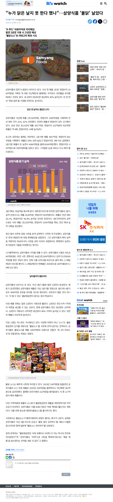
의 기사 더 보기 (15, 449)
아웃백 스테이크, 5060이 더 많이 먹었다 (94, 170)
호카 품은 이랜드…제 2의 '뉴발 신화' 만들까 (96, 162)
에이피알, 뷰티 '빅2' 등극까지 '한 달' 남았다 (96, 271)
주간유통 (80, 304)
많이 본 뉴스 (82, 148)
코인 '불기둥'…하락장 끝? (89, 158)
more (105, 301)
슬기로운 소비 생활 (84, 331)
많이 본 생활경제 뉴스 (85, 249)
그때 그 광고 (82, 318)
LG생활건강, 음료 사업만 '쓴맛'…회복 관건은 (96, 275)
